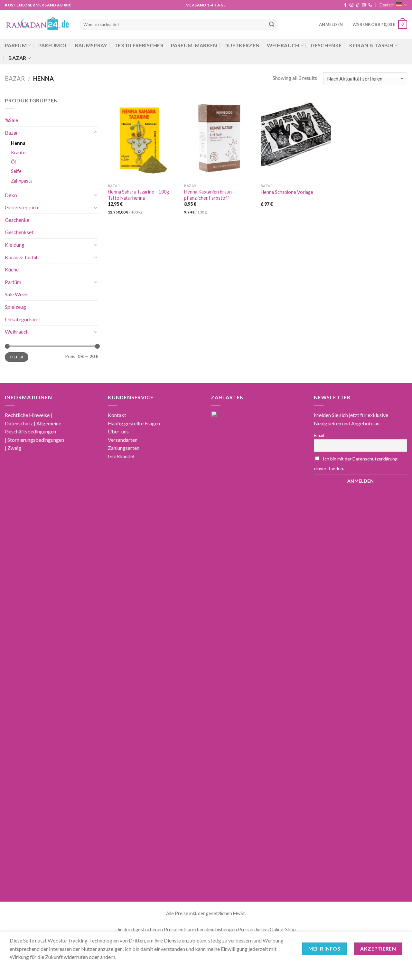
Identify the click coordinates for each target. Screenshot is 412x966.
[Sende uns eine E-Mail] (364, 5)
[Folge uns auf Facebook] (345, 5)
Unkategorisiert (22, 319)
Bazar (17, 58)
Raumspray (91, 45)
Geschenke (326, 45)
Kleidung (14, 245)
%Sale (11, 120)
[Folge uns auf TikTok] (358, 5)
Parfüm (16, 45)
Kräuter (19, 152)
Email (319, 435)
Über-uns (118, 431)
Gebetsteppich (21, 207)
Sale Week (16, 294)
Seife (16, 171)
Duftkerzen (241, 45)
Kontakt (117, 415)
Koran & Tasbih (371, 45)
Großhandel (121, 456)
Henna (18, 143)
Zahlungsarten (123, 448)
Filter (16, 356)
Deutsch (387, 4)
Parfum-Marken (194, 45)
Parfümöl (53, 45)
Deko (11, 195)
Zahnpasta (22, 180)
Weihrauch (283, 45)
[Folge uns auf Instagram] (351, 5)
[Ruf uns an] (370, 5)
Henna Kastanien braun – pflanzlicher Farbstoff (209, 195)
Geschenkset (19, 232)
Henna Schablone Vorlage (287, 192)
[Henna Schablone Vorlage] (296, 138)
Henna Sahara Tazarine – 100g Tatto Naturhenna (138, 195)
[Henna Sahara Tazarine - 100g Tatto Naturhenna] (143, 138)
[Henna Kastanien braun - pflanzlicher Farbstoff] (219, 138)
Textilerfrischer (139, 45)
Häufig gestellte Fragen (134, 423)
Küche (12, 269)
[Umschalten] (95, 132)
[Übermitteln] (271, 24)
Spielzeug (15, 307)
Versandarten (122, 440)
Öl (13, 162)
